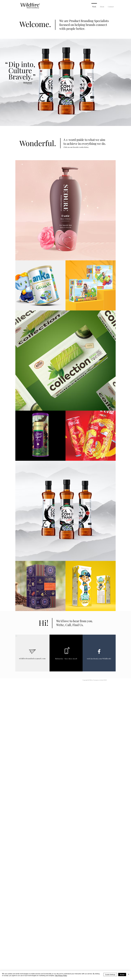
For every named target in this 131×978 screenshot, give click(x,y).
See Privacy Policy (61, 975)
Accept (122, 975)
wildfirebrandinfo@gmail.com (32, 658)
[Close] (128, 974)
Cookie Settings (110, 975)
